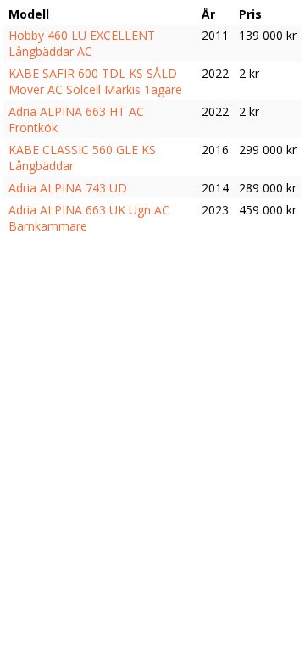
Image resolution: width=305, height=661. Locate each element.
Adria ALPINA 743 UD (67, 188)
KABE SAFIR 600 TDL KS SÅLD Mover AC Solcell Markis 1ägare (95, 81)
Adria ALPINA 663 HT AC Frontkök (76, 119)
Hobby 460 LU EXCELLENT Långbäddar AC (81, 43)
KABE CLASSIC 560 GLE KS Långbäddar (82, 158)
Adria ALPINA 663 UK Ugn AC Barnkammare (88, 218)
